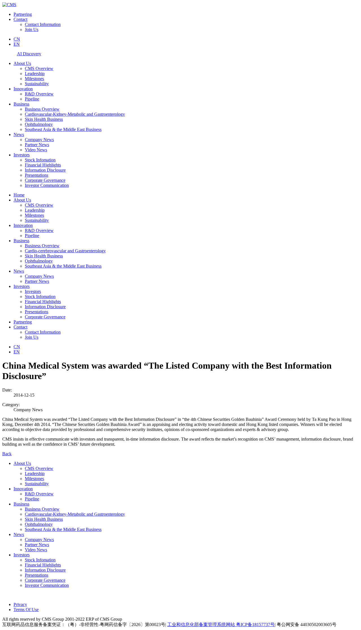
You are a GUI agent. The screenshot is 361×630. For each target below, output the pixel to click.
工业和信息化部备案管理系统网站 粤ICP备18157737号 (221, 624)
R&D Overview (39, 93)
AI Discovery (29, 53)
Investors (22, 154)
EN (17, 44)
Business (21, 104)
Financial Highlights (43, 165)
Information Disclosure (45, 170)
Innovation (23, 88)
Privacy (20, 604)
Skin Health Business (44, 119)
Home (19, 195)
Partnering (23, 14)
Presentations (36, 175)
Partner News (37, 144)
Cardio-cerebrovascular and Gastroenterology (65, 250)
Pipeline (32, 99)
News (19, 134)
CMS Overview (39, 68)
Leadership (35, 73)
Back (7, 453)
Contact (20, 19)
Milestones (34, 78)
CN (17, 39)
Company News (39, 139)
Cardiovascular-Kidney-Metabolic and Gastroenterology (75, 114)
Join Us (31, 29)
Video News (36, 149)
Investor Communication (47, 185)
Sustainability (37, 83)
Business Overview (42, 109)
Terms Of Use (26, 609)
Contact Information (43, 24)
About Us (22, 63)
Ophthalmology (39, 124)
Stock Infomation (40, 160)
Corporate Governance (45, 180)
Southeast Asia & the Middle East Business (63, 129)
